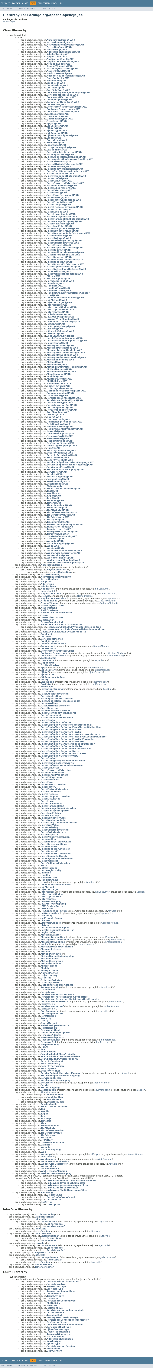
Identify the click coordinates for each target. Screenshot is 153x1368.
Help (61, 3)
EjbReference (102, 670)
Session (141, 892)
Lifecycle (45, 596)
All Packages (9, 22)
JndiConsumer (102, 589)
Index (54, 3)
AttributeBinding (116, 653)
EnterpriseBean (113, 942)
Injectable (104, 1245)
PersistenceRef (48, 1004)
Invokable (46, 944)
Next (9, 8)
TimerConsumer (86, 944)
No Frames (32, 8)
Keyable (110, 598)
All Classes (49, 8)
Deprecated (44, 3)
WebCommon (48, 1156)
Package (16, 3)
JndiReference (99, 684)
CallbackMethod (106, 601)
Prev (3, 8)
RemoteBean (101, 682)
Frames (21, 8)
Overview (5, 3)
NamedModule (48, 591)
